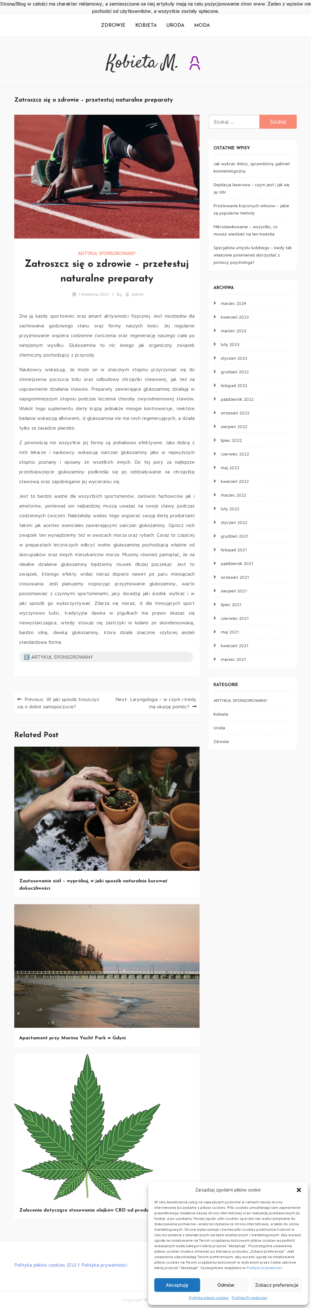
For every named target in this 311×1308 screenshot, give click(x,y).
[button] (299, 1190)
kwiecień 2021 (234, 645)
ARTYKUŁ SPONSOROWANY (106, 253)
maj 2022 (230, 467)
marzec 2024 (233, 303)
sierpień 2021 (234, 590)
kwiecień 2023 (235, 316)
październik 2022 (237, 399)
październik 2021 (237, 563)
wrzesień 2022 (235, 412)
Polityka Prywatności (249, 1297)
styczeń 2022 (234, 522)
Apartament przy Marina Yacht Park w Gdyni (72, 1038)
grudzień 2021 (234, 536)
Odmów (225, 1285)
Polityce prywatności (264, 1267)
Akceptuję (177, 1285)
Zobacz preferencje (277, 1285)
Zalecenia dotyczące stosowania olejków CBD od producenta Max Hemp (104, 1210)
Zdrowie (113, 25)
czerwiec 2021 (235, 618)
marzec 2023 (233, 330)
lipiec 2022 (231, 440)
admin (138, 294)
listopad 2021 (234, 549)
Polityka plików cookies (209, 1297)
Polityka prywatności (104, 1265)
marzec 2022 (233, 494)
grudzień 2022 (235, 371)
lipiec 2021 (231, 604)
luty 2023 (230, 344)
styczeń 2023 (234, 358)
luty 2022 (230, 508)
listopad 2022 (234, 385)
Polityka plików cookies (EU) (45, 1265)
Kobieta (146, 25)
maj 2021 (230, 631)
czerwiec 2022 (235, 453)
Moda (202, 25)
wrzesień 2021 (235, 577)
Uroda (175, 25)
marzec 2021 (233, 659)
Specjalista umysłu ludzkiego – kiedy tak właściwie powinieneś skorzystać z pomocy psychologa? (253, 255)
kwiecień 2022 (235, 481)
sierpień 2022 (234, 426)
